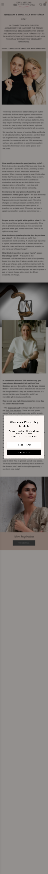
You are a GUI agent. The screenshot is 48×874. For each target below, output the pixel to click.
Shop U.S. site (24, 452)
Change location (24, 445)
